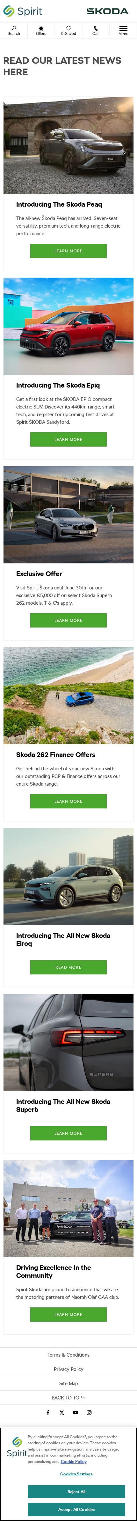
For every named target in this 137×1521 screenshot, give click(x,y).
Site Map (68, 1383)
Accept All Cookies (76, 1509)
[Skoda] (108, 11)
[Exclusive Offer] (68, 514)
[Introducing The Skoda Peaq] (68, 145)
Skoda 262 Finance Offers (55, 755)
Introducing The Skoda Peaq (59, 204)
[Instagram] (89, 1412)
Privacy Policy (68, 1369)
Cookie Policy (74, 1461)
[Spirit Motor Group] (22, 11)
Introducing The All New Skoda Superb (63, 1105)
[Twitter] (62, 1412)
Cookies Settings (76, 1473)
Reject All (76, 1491)
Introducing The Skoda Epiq (58, 385)
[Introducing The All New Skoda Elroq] (68, 876)
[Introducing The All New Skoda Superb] (68, 1042)
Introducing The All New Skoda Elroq (63, 939)
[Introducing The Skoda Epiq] (68, 326)
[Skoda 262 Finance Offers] (68, 695)
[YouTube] (75, 1412)
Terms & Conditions (68, 1355)
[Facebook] (48, 1412)
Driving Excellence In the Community (53, 1271)
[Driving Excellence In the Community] (68, 1208)
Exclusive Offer (39, 574)
